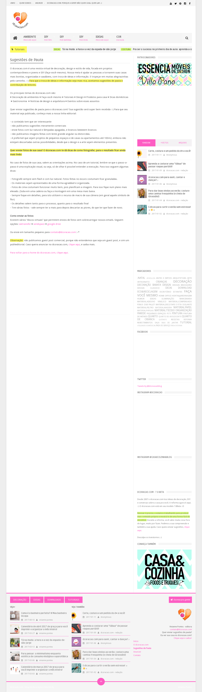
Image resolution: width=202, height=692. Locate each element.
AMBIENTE (30, 38)
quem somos (25, 3)
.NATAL (141, 277)
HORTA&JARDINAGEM (182, 296)
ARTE (189, 278)
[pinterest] (180, 3)
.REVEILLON (150, 278)
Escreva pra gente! (181, 599)
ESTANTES (177, 292)
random (146, 143)
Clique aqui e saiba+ (183, 638)
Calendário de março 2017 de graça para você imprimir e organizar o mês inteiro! (42, 668)
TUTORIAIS (73, 599)
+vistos (164, 143)
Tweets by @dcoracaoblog (149, 386)
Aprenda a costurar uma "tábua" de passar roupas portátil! (167, 165)
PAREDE (141, 313)
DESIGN (166, 284)
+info (12, 3)
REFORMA (188, 319)
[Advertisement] (70, 281)
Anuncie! (137, 652)
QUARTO (153, 316)
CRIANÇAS (161, 281)
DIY (48, 38)
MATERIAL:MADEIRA (163, 307)
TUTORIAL (186, 322)
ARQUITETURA (179, 278)
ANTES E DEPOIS (164, 278)
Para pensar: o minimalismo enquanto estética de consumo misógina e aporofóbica (44, 655)
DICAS (51, 49)
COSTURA (119, 49)
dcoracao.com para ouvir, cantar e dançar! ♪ (106, 639)
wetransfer (25, 224)
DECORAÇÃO (182, 281)
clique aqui (74, 244)
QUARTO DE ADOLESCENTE (170, 316)
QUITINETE (163, 319)
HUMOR (140, 299)
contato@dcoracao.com (63, 232)
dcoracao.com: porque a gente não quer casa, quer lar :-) (74, 3)
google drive (54, 224)
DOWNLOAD (185, 287)
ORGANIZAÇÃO (183, 310)
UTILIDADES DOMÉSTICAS (146, 325)
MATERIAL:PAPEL (182, 307)
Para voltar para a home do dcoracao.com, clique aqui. (39, 252)
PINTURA (177, 313)
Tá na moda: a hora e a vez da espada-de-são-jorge (83, 49)
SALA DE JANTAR (169, 323)
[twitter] (175, 3)
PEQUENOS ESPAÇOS (156, 313)
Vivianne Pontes (185, 687)
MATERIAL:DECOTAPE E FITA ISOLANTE (174, 304)
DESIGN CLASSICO (148, 288)
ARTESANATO (143, 282)
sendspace (39, 224)
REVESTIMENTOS (145, 322)
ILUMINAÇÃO (168, 299)
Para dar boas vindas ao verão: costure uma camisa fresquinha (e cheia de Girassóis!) (168, 194)
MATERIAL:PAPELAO (145, 310)
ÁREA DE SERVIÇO (163, 325)
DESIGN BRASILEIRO (182, 285)
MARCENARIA (186, 299)
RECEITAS (175, 319)
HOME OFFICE (165, 296)
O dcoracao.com (141, 645)
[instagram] (185, 3)
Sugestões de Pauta (142, 648)
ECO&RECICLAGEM (147, 291)
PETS (169, 313)
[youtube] (171, 3)
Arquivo (183, 143)
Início (135, 641)
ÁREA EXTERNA (176, 325)
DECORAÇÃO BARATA (149, 284)
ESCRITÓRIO (165, 292)
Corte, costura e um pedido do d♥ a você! (169, 151)
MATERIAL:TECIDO (164, 310)
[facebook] (190, 3)
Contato (137, 655)
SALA (157, 322)
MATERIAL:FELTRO (145, 307)
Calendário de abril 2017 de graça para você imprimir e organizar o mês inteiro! (44, 628)
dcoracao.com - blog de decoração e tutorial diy (32, 687)
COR (120, 38)
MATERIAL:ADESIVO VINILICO (151, 301)
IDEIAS (102, 38)
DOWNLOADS (54, 599)
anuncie (39, 3)
